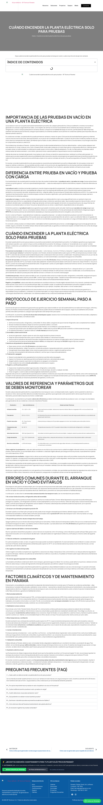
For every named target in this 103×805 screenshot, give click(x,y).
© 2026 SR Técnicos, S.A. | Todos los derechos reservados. (19, 800)
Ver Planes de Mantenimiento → (37, 769)
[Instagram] (75, 794)
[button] (95, 62)
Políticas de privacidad (78, 800)
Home (34, 36)
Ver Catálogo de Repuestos (57, 769)
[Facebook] (72, 794)
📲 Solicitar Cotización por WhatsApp (14, 769)
